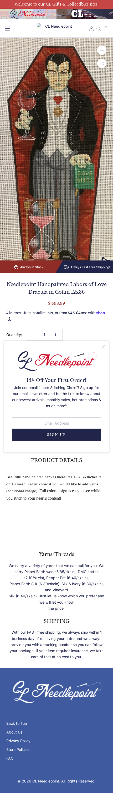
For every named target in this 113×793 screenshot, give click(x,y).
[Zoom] (101, 50)
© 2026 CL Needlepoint (38, 781)
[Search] (98, 28)
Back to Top (16, 723)
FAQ (10, 758)
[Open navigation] (7, 28)
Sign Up (56, 435)
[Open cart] (106, 28)
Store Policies (17, 749)
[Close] (103, 346)
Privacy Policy (18, 740)
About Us (14, 732)
